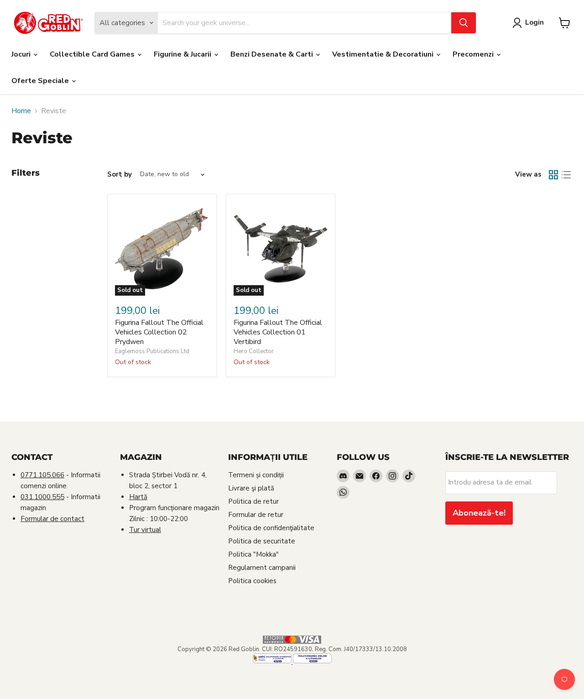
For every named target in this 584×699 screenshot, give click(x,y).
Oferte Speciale (41, 81)
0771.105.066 (42, 475)
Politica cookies (252, 580)
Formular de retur (255, 514)
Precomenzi (474, 54)
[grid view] (553, 174)
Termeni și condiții (256, 475)
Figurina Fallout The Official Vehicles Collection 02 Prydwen (159, 332)
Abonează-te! (479, 512)
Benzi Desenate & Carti (272, 54)
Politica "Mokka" (253, 554)
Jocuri (21, 54)
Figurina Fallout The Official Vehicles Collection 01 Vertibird (278, 332)
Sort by (119, 174)
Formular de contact (52, 518)
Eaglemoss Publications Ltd (152, 351)
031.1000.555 (42, 496)
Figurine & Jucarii (183, 54)
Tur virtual (145, 529)
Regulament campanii (262, 567)
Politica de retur (253, 501)
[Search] (463, 22)
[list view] (566, 174)
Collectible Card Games (93, 54)
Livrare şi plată (251, 488)
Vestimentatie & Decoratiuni (383, 54)
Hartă (138, 496)
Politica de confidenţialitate (271, 527)
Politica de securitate (261, 541)
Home (21, 111)
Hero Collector (254, 351)
